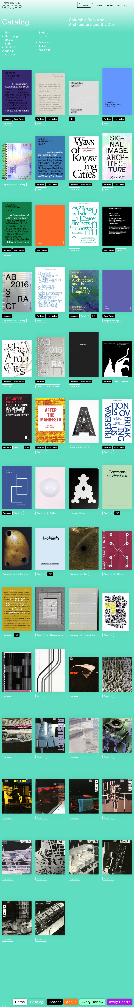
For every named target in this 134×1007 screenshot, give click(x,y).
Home (20, 1002)
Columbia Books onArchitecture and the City (92, 22)
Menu (100, 5)
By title (43, 36)
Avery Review (92, 1002)
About (71, 1002)
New (8, 32)
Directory (114, 5)
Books (9, 39)
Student (10, 47)
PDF (72, 119)
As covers (44, 42)
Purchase (7, 119)
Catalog (36, 1002)
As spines (44, 49)
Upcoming (11, 36)
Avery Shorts (119, 1002)
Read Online (19, 119)
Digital (9, 50)
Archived (10, 54)
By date (43, 32)
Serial (8, 43)
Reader (55, 1002)
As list (42, 46)
